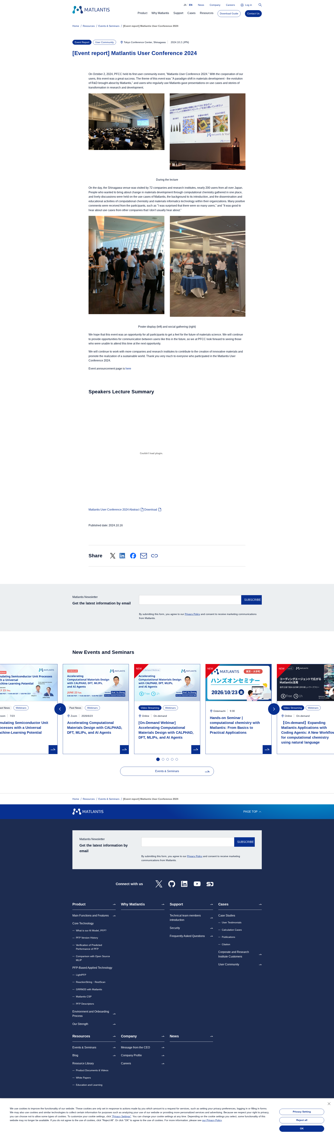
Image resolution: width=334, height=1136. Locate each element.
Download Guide (229, 13)
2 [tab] (163, 759)
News (201, 5)
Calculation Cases (232, 929)
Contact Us (253, 13)
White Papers (83, 1077)
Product (79, 904)
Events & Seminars (108, 26)
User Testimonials (231, 922)
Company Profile (131, 1055)
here (128, 368)
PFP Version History (87, 937)
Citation (226, 944)
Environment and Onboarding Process (90, 1014)
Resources (89, 26)
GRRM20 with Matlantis (89, 989)
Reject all (301, 1120)
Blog (75, 1055)
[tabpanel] (167, 709)
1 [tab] (157, 759)
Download (150, 509)
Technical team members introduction (185, 918)
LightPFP (81, 974)
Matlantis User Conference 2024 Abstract (114, 509)
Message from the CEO (135, 1047)
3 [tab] (168, 759)
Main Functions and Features (90, 915)
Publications (228, 937)
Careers (230, 5)
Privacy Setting (302, 1111)
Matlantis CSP (84, 996)
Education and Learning (89, 1084)
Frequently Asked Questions (187, 936)
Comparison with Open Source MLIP (93, 958)
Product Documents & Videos (92, 1070)
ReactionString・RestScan (90, 982)
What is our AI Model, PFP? (91, 930)
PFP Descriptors (85, 1003)
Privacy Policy (192, 614)
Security (175, 927)
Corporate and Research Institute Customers (233, 954)
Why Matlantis (133, 904)
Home (75, 26)
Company (215, 5)
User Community (228, 964)
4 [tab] (172, 759)
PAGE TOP (250, 811)
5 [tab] (177, 759)
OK (302, 1128)
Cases (223, 904)
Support (176, 904)
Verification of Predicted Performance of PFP (89, 947)
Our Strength (80, 1023)
